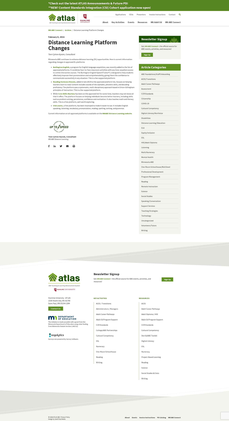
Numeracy (100, 346)
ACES (143, 303)
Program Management (150, 176)
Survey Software (72, 339)
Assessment (146, 89)
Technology (146, 216)
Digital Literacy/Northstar (152, 113)
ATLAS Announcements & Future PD (102, 3)
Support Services (148, 206)
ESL (142, 137)
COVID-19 (145, 103)
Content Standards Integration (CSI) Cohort (89, 8)
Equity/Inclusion (148, 133)
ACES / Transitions (103, 303)
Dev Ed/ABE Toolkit (149, 335)
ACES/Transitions (148, 79)
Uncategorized (147, 220)
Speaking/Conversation (151, 201)
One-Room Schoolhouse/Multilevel (155, 167)
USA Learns (58, 105)
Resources (142, 22)
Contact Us (56, 308)
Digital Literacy (147, 341)
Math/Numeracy (148, 152)
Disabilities (146, 118)
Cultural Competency (150, 108)
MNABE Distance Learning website (117, 113)
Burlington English (61, 67)
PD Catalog (161, 417)
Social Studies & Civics (150, 373)
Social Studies (147, 196)
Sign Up (147, 55)
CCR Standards (147, 94)
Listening (145, 147)
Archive (68, 30)
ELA (142, 128)
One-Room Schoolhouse (106, 352)
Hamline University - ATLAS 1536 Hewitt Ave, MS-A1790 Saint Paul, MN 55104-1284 (59, 301)
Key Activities (118, 22)
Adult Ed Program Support (107, 319)
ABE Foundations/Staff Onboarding (155, 74)
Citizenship (146, 98)
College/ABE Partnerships (106, 330)
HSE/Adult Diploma (149, 142)
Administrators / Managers (107, 309)
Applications (120, 14)
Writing (144, 230)
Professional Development (152, 172)
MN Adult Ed (156, 22)
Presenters (141, 14)
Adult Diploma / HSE (149, 314)
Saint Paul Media (60, 419)
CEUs (131, 14)
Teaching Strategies (149, 211)
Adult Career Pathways (150, 84)
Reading (144, 181)
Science (144, 191)
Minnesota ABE (147, 162)
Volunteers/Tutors (148, 225)
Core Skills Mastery (66, 94)
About (105, 22)
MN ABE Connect (173, 22)
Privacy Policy (65, 417)
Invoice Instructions (157, 14)
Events (131, 22)
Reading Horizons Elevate (64, 82)
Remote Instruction (149, 186)
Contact (172, 14)
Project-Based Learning (151, 357)
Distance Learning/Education (153, 123)
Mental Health (147, 157)
